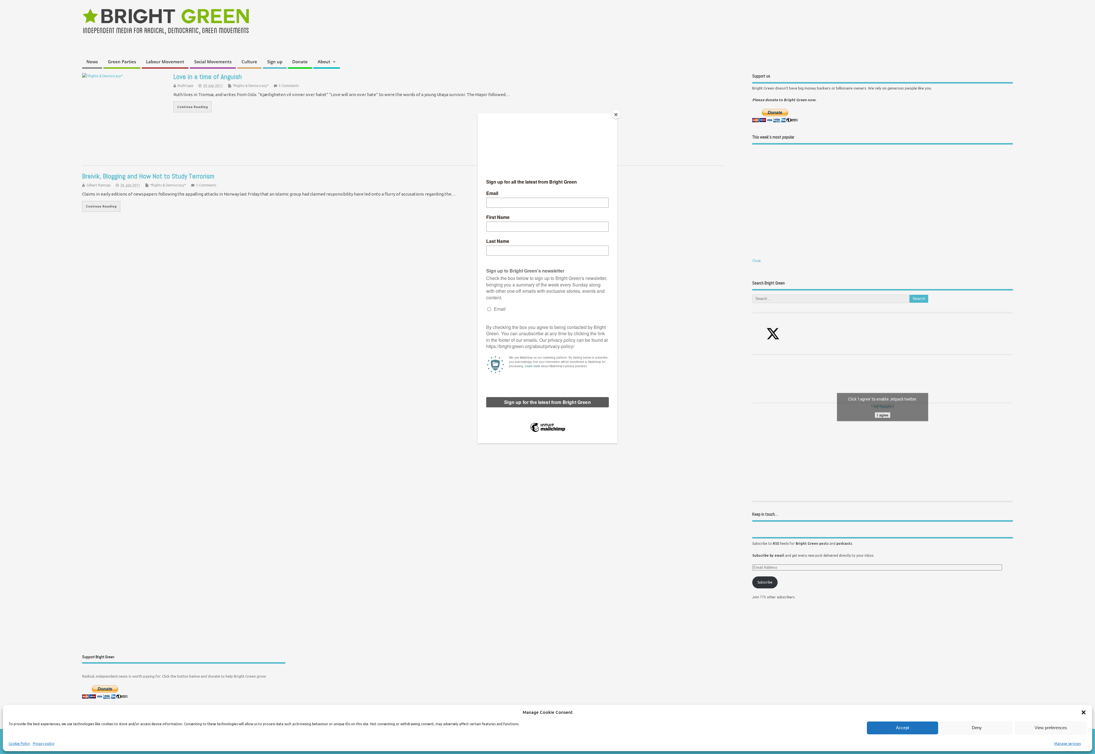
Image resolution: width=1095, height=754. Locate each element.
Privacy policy (43, 743)
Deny (977, 727)
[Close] (616, 114)
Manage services (1067, 743)
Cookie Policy (19, 743)
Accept (902, 727)
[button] (1083, 712)
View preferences (1051, 727)
